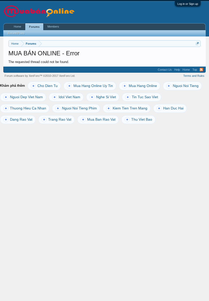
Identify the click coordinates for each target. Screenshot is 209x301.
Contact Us (165, 69)
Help (177, 69)
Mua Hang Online (140, 86)
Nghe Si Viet (103, 97)
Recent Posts (16, 33)
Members (53, 26)
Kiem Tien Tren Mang (127, 108)
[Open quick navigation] (197, 43)
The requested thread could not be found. (38, 62)
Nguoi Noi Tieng (183, 86)
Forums (34, 26)
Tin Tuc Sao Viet (142, 97)
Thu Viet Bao (139, 119)
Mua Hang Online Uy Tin (90, 86)
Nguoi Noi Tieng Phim (77, 108)
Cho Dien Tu (45, 86)
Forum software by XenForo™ (40, 75)
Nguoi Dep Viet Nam (24, 97)
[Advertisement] (138, 11)
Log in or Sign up (187, 3)
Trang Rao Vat (57, 119)
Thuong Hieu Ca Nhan (25, 108)
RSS (201, 69)
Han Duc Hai (171, 108)
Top (194, 69)
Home (17, 26)
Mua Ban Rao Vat (98, 119)
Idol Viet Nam (67, 97)
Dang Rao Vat (18, 119)
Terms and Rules (193, 75)
